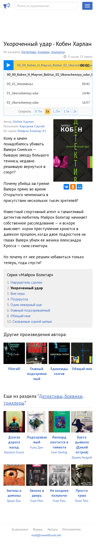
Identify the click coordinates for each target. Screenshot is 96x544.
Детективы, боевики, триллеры (43, 52)
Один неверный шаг (26, 304)
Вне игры (17, 293)
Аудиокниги (20, 529)
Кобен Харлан (23, 121)
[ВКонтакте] (66, 187)
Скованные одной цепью (32, 321)
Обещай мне (20, 315)
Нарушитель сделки (26, 282)
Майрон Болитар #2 (32, 131)
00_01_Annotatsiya (48, 84)
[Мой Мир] (79, 187)
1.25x (56, 111)
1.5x (66, 111)
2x (74, 111)
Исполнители (71, 529)
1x (47, 111)
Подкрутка (19, 299)
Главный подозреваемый (30, 310)
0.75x (38, 111)
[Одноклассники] (73, 187)
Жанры (38, 529)
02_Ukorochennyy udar (48, 102)
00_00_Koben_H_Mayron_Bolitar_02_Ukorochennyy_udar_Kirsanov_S (49, 75)
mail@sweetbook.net (46, 535)
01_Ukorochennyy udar (48, 93)
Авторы (52, 529)
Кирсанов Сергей (32, 126)
